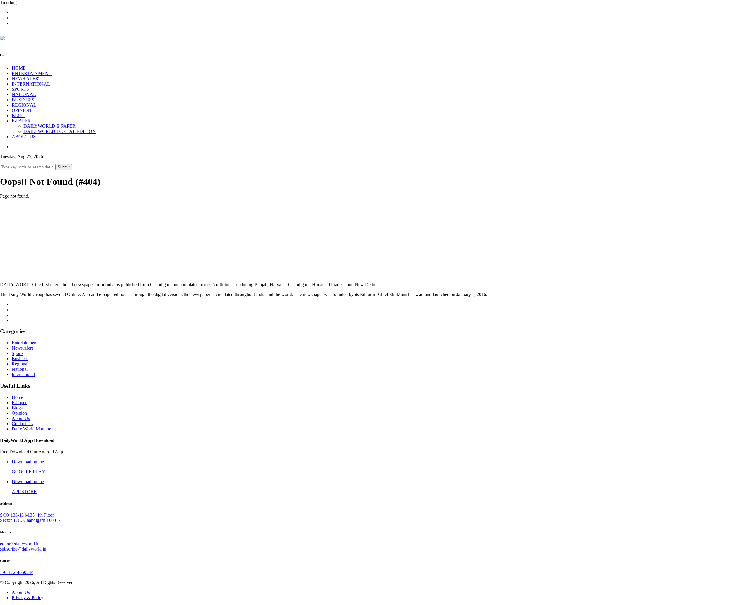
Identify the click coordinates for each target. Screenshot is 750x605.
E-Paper (19, 402)
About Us (21, 418)
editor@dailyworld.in (20, 543)
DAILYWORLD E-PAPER (49, 126)
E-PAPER (21, 120)
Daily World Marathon (33, 428)
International (23, 374)
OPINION (21, 110)
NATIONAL (24, 94)
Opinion (19, 413)
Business (20, 358)
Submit (64, 167)
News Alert (22, 348)
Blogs (17, 407)
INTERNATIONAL (31, 83)
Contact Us (22, 423)
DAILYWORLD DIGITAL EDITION (59, 131)
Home (17, 397)
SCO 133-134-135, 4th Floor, (27, 514)
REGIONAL (24, 104)
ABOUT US (24, 136)
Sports (17, 353)
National (20, 369)
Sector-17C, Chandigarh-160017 (30, 520)
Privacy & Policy (27, 597)
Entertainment (25, 342)
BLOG (18, 115)
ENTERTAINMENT (32, 73)
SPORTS (20, 89)
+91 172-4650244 (16, 572)
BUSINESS (23, 99)
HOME (19, 68)
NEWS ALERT (26, 78)
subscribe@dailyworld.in (23, 548)
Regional (20, 363)
